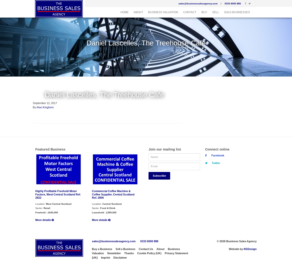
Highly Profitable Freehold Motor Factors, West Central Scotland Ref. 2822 (58, 194)
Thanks (129, 253)
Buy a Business (102, 249)
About (138, 12)
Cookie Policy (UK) (149, 253)
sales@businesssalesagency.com (197, 3)
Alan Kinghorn (45, 107)
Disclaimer (120, 257)
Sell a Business (125, 249)
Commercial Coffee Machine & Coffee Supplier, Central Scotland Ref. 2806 (113, 194)
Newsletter (114, 253)
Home (124, 12)
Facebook (217, 155)
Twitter (215, 163)
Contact (189, 12)
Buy (204, 12)
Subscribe (159, 175)
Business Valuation (163, 12)
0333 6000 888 (233, 3)
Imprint (105, 257)
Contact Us (146, 249)
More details (43, 220)
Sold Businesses (237, 12)
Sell (215, 12)
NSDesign (250, 249)
